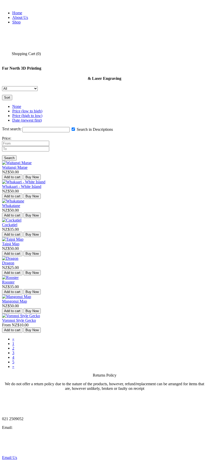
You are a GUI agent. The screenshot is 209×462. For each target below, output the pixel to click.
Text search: (11, 129)
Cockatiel (9, 225)
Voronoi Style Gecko (19, 320)
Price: (6, 138)
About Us (20, 17)
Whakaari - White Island (21, 186)
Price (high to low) (27, 115)
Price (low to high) (27, 111)
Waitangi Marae (15, 167)
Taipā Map (10, 244)
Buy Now (32, 177)
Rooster (8, 282)
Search (9, 158)
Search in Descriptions (94, 129)
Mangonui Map (14, 301)
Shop (16, 22)
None (16, 106)
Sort (7, 97)
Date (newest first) (27, 120)
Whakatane (11, 205)
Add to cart (12, 177)
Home (17, 13)
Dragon (8, 263)
